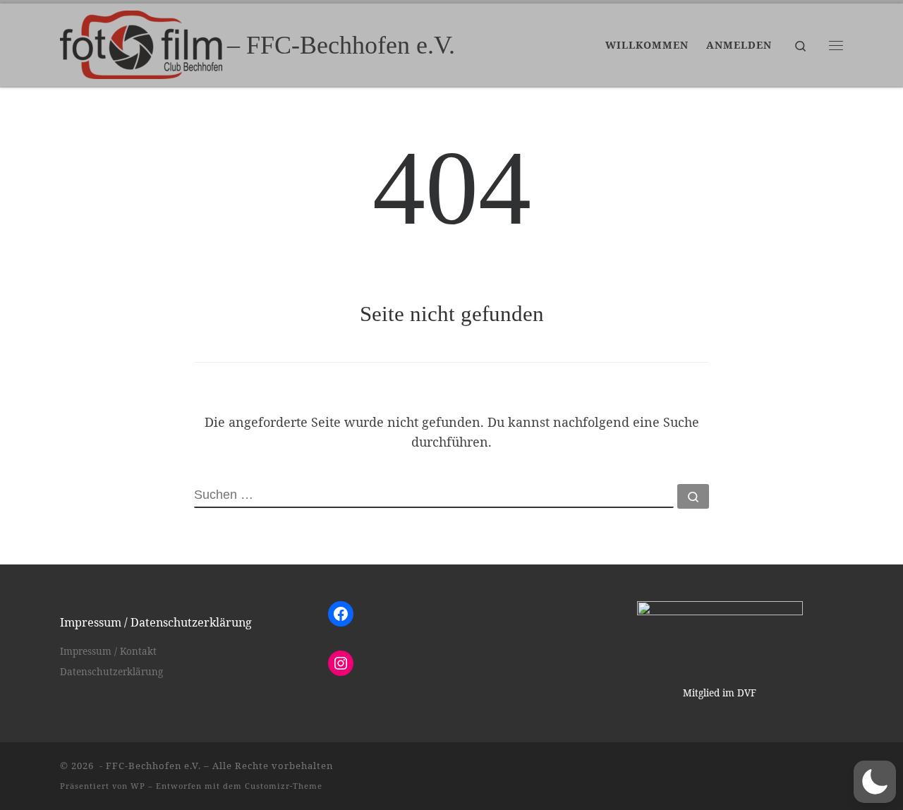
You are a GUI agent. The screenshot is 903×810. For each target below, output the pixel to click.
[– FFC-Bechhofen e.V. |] (141, 42)
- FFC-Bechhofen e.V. (149, 765)
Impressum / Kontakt (108, 651)
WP (138, 785)
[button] (875, 782)
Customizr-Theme (283, 785)
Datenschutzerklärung (111, 671)
